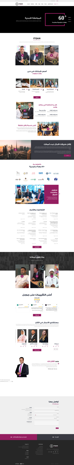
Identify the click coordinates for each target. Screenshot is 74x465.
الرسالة (58, 420)
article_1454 (56, 238)
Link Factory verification (33, 238)
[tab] (69, 17)
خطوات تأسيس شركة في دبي (39, 454)
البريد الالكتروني (56, 410)
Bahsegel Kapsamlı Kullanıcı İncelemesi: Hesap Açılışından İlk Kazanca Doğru (32, 231)
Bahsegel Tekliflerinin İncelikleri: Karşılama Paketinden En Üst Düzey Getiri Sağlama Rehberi (54, 222)
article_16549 (45, 221)
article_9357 (23, 221)
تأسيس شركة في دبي (40, 447)
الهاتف (58, 413)
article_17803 (34, 221)
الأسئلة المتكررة (41, 446)
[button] (17, 55)
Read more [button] (20, 311)
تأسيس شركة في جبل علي (40, 450)
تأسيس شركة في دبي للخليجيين (39, 451)
